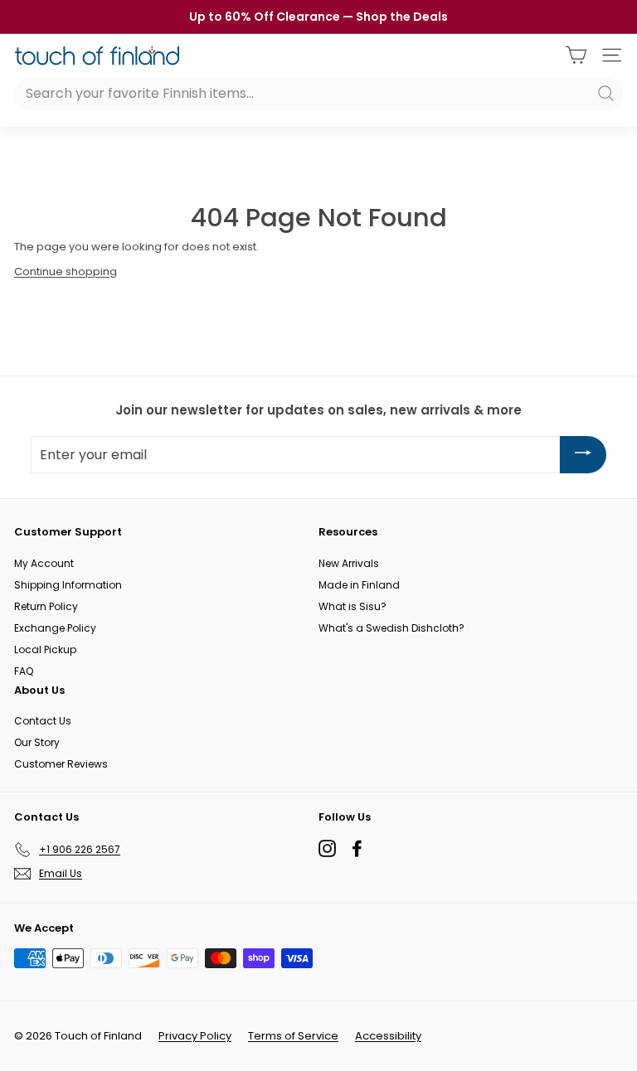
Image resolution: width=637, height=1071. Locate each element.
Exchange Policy (55, 628)
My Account (44, 563)
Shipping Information (68, 585)
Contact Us (42, 721)
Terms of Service (293, 1036)
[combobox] (318, 93)
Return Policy (46, 606)
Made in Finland (359, 585)
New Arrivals (348, 563)
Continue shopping (65, 271)
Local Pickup (45, 649)
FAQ (23, 671)
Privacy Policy (194, 1036)
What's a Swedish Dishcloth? (391, 628)
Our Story (37, 742)
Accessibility (388, 1036)
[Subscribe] (583, 454)
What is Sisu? (352, 606)
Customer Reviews (61, 764)
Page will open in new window (327, 848)
